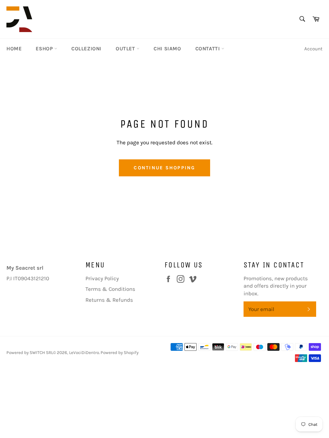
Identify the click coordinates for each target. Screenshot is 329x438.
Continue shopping (164, 168)
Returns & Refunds (109, 300)
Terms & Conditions (110, 289)
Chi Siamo (167, 49)
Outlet (126, 49)
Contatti (208, 49)
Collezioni (86, 49)
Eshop (45, 49)
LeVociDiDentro (84, 352)
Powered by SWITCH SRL (29, 352)
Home (14, 49)
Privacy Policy (102, 278)
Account (313, 49)
